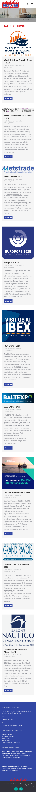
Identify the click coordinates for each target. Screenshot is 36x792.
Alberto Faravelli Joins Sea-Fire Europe (15, 767)
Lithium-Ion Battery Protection (11, 742)
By (18, 65)
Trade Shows (8, 65)
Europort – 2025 (11, 262)
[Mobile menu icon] (32, 4)
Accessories (5, 738)
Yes (16, 789)
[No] (33, 787)
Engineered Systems (8, 736)
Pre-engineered (7, 734)
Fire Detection (6, 740)
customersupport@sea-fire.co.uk (12, 725)
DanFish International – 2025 (17, 492)
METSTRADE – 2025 (13, 176)
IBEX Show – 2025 (12, 346)
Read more (8, 98)
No (21, 789)
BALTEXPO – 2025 (12, 407)
